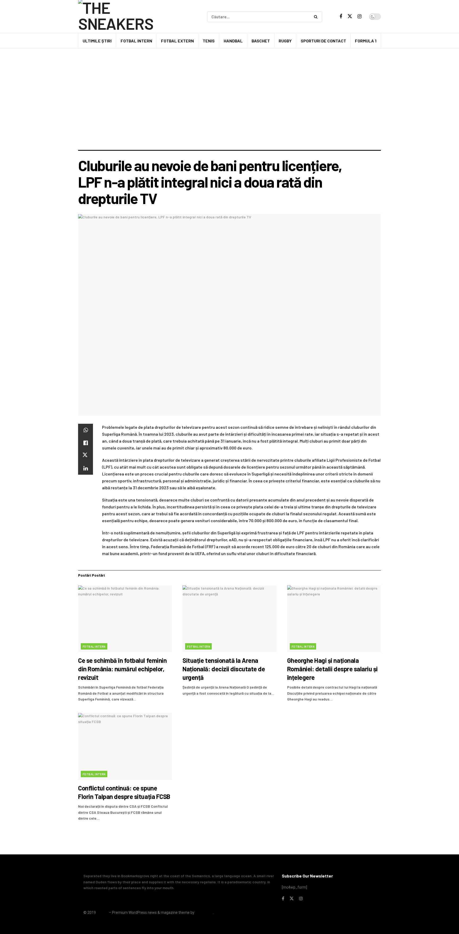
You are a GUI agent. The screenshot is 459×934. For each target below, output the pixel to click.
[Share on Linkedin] (85, 468)
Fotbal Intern (136, 40)
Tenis (209, 40)
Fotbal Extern (177, 40)
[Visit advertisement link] (229, 63)
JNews (102, 912)
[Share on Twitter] (85, 455)
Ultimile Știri (97, 40)
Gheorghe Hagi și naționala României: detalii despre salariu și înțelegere (332, 668)
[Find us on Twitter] (349, 16)
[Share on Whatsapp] (85, 430)
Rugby (285, 40)
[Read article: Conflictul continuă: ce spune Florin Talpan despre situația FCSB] (125, 746)
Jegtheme (204, 912)
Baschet (261, 40)
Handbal (233, 40)
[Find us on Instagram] (360, 17)
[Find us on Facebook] (340, 17)
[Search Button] (316, 16)
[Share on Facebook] (85, 442)
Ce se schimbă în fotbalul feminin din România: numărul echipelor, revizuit (122, 668)
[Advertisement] (229, 110)
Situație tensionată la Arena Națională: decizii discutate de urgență (223, 668)
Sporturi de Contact (323, 40)
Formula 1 (365, 40)
